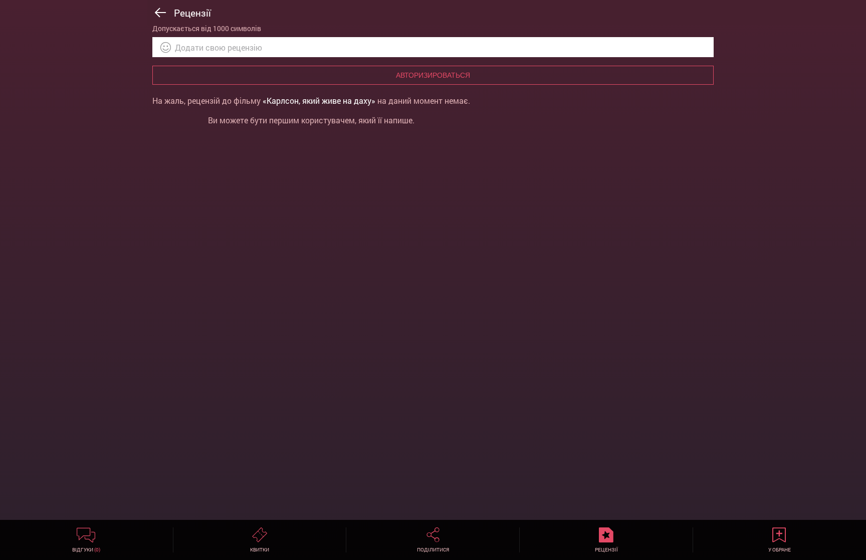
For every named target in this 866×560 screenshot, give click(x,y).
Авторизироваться (433, 75)
